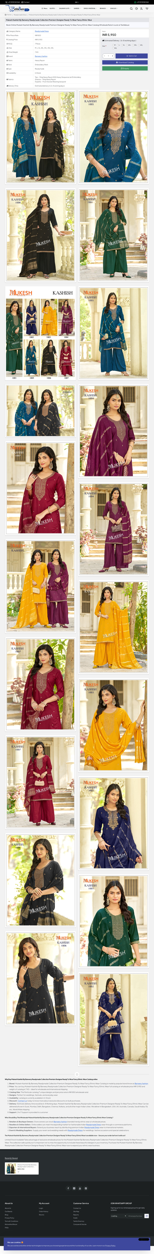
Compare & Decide (79, 1224)
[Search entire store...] (131, 8)
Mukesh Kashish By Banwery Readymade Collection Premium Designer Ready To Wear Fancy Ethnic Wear (27, 1166)
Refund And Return (11, 1224)
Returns (41, 1215)
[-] (104, 56)
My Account (44, 1203)
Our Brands (8, 1211)
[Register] (141, 8)
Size (103, 46)
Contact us (22, 1101)
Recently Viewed (11, 1158)
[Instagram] (74, 1188)
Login (41, 1208)
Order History (43, 1211)
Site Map (76, 1211)
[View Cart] (147, 8)
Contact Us (77, 1208)
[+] (113, 56)
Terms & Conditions (11, 1221)
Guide (75, 1218)
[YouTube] (79, 1188)
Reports (76, 1215)
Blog (6, 1215)
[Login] (136, 8)
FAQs (7, 1227)
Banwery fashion (41, 56)
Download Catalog (126, 62)
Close (145, 1239)
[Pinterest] (85, 1188)
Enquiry (126, 68)
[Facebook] (68, 1188)
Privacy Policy (110, 1246)
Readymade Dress (20, 15)
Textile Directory (78, 1221)
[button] (132, 55)
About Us (8, 1208)
